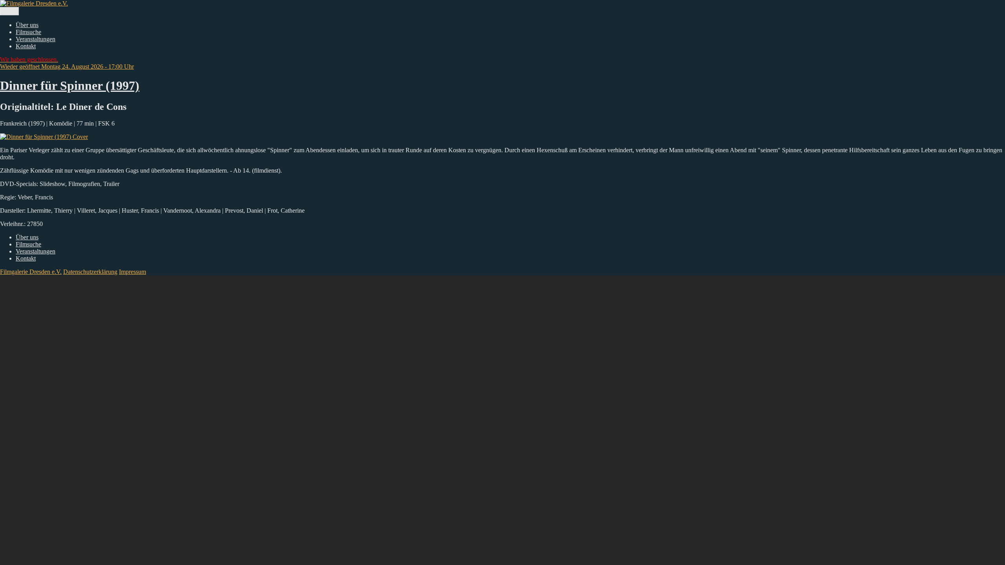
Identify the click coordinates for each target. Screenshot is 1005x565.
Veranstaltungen (35, 39)
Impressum (132, 271)
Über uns (27, 25)
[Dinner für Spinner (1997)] (44, 136)
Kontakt (26, 46)
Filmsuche (28, 32)
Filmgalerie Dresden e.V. (31, 271)
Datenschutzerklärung (90, 271)
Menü (9, 11)
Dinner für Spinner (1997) (69, 85)
